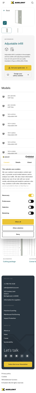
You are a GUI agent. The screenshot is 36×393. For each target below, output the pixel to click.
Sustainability (8, 342)
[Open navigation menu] (4, 3)
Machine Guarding (10, 310)
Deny (18, 234)
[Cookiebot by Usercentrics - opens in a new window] (25, 157)
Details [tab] (18, 162)
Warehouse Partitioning (12, 314)
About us (7, 330)
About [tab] (29, 162)
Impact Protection (10, 318)
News (6, 334)
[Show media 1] (7, 30)
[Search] (32, 3)
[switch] (31, 201)
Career (6, 338)
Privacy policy (6, 373)
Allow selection (18, 228)
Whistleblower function (9, 379)
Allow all (18, 222)
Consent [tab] (6, 162)
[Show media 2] (18, 30)
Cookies (4, 376)
